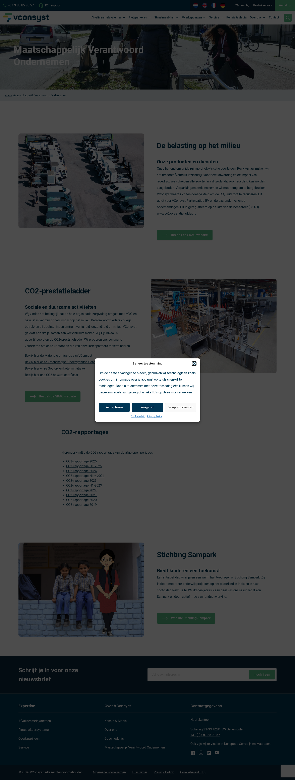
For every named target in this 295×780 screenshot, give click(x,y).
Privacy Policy (154, 416)
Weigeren (147, 407)
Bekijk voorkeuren (180, 407)
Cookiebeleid (138, 416)
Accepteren (114, 407)
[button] (194, 364)
